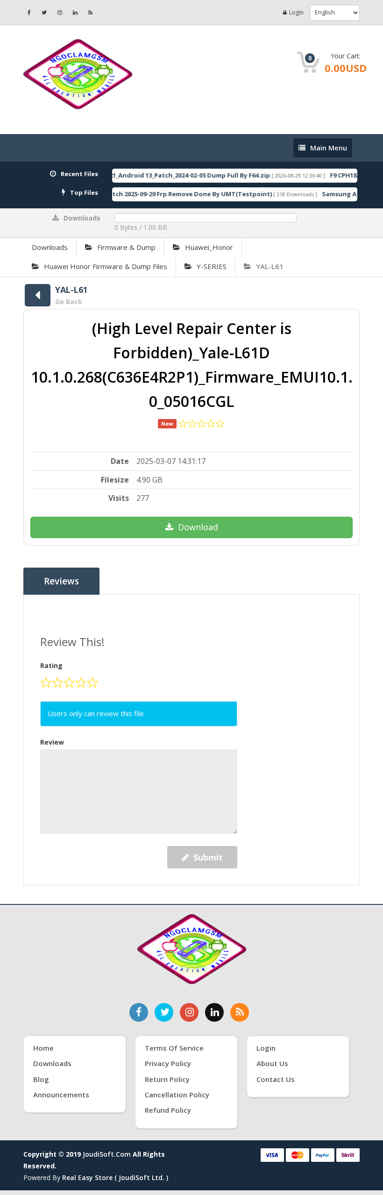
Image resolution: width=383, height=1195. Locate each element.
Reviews (61, 581)
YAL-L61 (270, 266)
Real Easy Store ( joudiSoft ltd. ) (115, 1177)
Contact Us (275, 1079)
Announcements (61, 1094)
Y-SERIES (212, 266)
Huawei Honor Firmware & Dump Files (105, 266)
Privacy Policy (168, 1063)
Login (296, 12)
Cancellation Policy (177, 1094)
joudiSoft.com (107, 1154)
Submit (208, 857)
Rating (51, 665)
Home (43, 1048)
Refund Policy (168, 1110)
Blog (41, 1079)
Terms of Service (174, 1048)
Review (52, 742)
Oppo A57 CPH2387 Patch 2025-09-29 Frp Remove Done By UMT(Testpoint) (149, 194)
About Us (272, 1063)
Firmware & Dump (126, 247)
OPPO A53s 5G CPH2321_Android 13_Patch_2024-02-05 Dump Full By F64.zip (148, 175)
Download (198, 527)
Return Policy (167, 1079)
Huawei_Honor (209, 247)
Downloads (50, 247)
